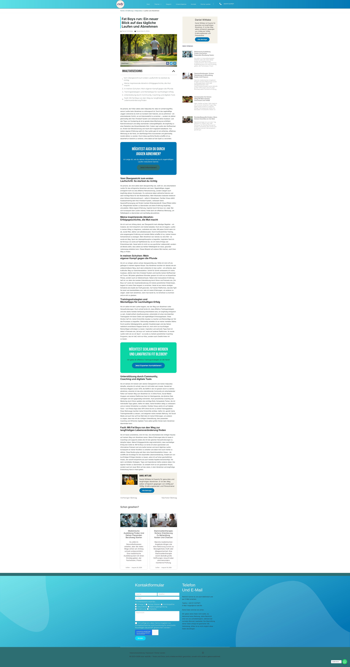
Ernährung (129, 11)
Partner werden (206, 4)
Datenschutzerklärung (137, 653)
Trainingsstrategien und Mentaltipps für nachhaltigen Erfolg (149, 92)
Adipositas (138, 11)
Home (122, 11)
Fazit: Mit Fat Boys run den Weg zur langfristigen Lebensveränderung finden (144, 99)
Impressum (149, 653)
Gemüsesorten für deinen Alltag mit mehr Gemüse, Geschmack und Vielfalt (202, 98)
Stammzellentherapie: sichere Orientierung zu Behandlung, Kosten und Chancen (163, 534)
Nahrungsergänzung (158, 607)
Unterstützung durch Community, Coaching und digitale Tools (149, 95)
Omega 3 (141, 604)
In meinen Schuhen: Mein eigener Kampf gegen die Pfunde (148, 89)
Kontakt (193, 4)
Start (148, 4)
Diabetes (153, 609)
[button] (167, 63)
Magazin (168, 4)
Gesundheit (142, 607)
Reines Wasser (154, 604)
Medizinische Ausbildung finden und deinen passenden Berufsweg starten (134, 534)
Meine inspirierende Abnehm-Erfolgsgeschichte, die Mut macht (147, 84)
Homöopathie (168, 604)
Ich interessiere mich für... (145, 602)
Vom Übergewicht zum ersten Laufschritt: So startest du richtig (147, 79)
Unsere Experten (181, 4)
